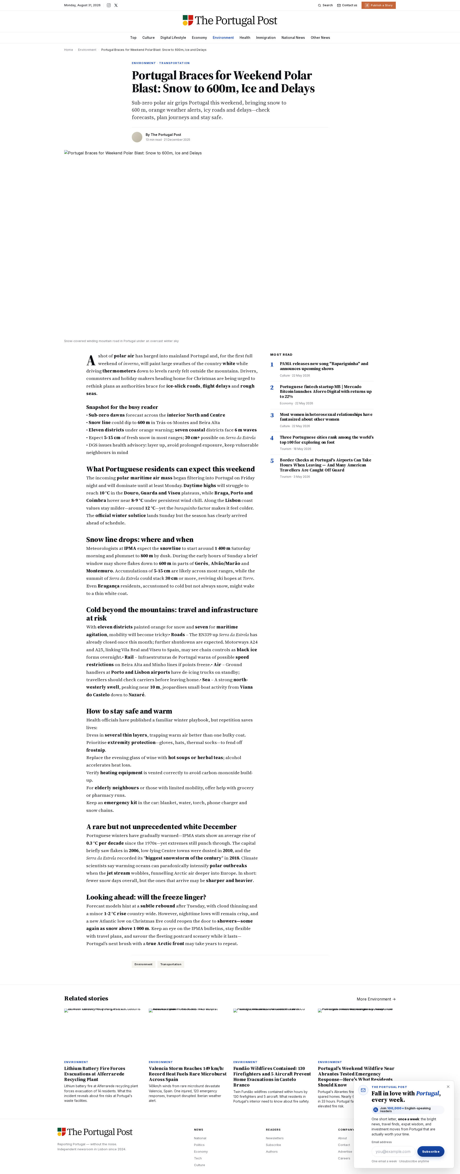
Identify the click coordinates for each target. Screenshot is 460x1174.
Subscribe (273, 1145)
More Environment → (376, 999)
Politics (199, 1145)
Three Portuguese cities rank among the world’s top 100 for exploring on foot (327, 439)
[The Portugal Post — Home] (230, 21)
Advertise (345, 1151)
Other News (320, 38)
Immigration (266, 38)
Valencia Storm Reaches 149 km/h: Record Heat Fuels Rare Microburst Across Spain (187, 1073)
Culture (148, 38)
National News (293, 38)
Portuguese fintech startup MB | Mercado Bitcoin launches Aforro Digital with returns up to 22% (325, 391)
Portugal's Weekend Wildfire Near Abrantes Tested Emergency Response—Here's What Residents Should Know (356, 1076)
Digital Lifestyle (173, 38)
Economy (199, 38)
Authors (272, 1151)
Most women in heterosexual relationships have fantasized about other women (326, 417)
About (342, 1138)
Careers (344, 1158)
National (200, 1138)
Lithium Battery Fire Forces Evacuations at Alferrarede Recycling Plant (94, 1073)
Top (133, 38)
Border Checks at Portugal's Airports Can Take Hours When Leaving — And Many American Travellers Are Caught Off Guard (325, 465)
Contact (344, 1145)
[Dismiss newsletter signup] (448, 1086)
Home (68, 50)
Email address (382, 1142)
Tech (198, 1158)
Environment (223, 38)
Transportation (170, 964)
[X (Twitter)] (116, 5)
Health (245, 38)
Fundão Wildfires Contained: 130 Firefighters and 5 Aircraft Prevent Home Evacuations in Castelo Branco (272, 1076)
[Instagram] (109, 5)
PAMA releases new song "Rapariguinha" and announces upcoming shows (324, 366)
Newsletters (275, 1138)
